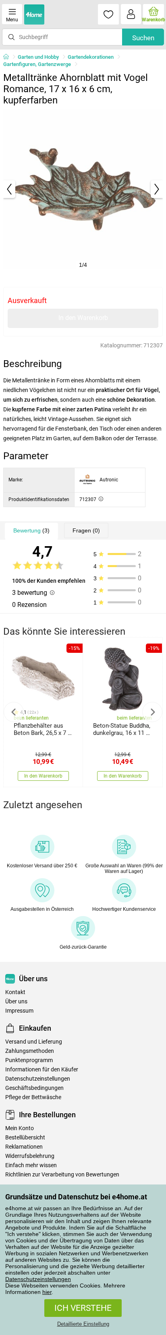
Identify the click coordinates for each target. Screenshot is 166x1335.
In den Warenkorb (83, 318)
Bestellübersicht (25, 1138)
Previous (14, 712)
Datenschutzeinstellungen (38, 1279)
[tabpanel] (83, 189)
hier (47, 1292)
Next (152, 712)
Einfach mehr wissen (31, 1165)
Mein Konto (19, 1128)
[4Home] (9, 57)
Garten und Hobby (38, 57)
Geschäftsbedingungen (34, 1088)
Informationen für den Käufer (41, 1070)
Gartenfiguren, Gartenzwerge (37, 64)
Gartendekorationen (91, 57)
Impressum (19, 1011)
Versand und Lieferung (33, 1042)
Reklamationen (24, 1147)
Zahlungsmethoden (29, 1051)
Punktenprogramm (29, 1060)
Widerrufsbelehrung (29, 1156)
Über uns (16, 1002)
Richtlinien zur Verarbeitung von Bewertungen (62, 1175)
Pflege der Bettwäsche (33, 1097)
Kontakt (15, 992)
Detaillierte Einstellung (83, 1324)
